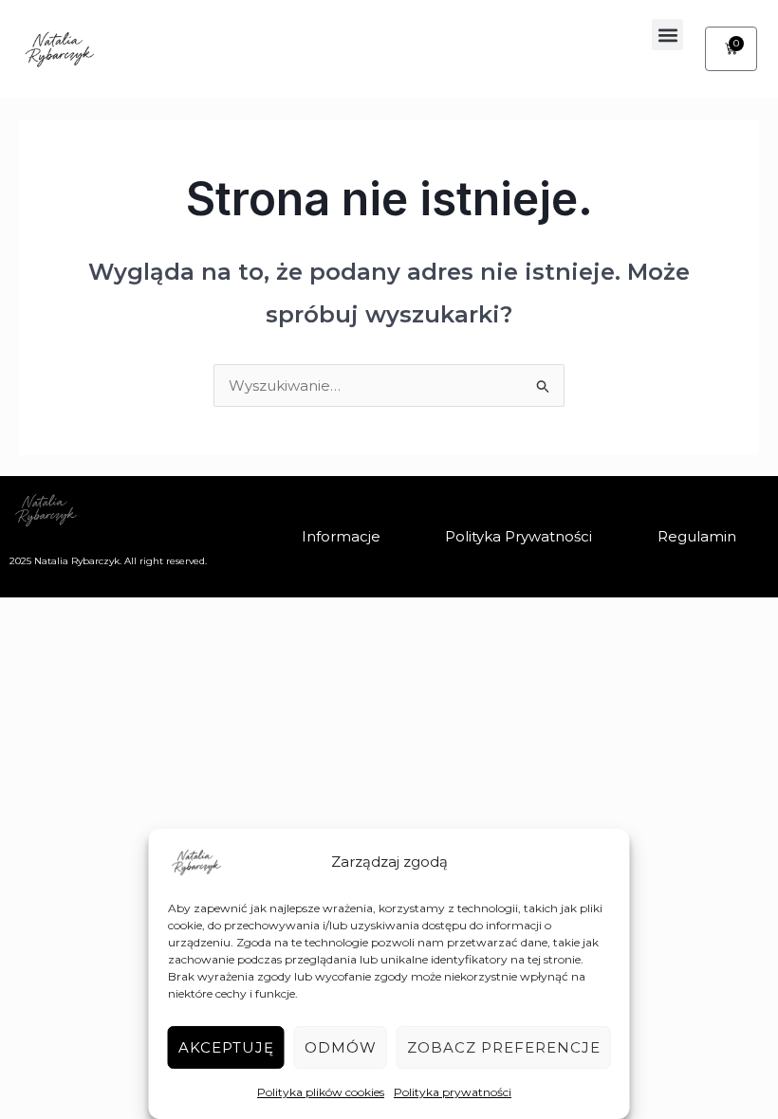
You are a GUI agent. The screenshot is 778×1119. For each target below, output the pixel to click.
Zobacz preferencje (504, 1047)
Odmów (341, 1047)
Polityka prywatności (452, 1092)
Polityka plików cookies (320, 1092)
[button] (667, 34)
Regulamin (697, 536)
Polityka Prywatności (518, 536)
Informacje (341, 536)
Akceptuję (226, 1047)
